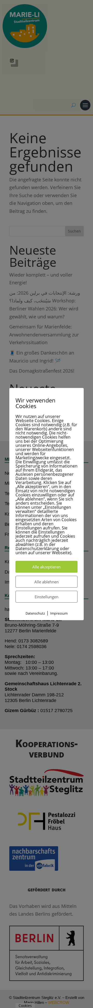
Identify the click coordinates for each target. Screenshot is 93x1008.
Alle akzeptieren (46, 566)
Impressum (59, 613)
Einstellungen (46, 596)
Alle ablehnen (46, 581)
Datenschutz (35, 613)
